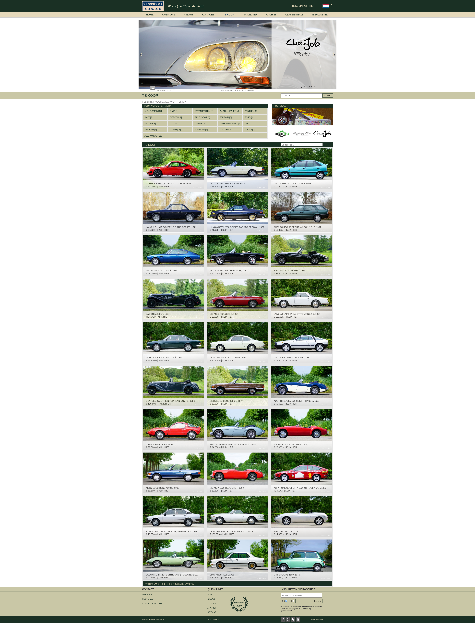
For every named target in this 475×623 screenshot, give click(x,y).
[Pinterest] (288, 619)
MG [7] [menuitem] (248, 123)
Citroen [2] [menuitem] (176, 117)
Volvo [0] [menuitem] (250, 130)
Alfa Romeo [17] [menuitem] (153, 111)
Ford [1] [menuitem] (249, 117)
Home (150, 14)
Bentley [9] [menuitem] (251, 111)
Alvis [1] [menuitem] (174, 111)
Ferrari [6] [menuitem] (226, 117)
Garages (208, 14)
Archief (271, 14)
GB (283, 601)
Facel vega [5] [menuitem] (202, 117)
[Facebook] (283, 619)
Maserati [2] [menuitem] (201, 123)
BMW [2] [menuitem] (148, 117)
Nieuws (189, 14)
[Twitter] (293, 619)
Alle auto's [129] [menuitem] (153, 136)
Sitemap (211, 612)
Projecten (250, 14)
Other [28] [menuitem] (175, 130)
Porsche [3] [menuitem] (201, 130)
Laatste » (189, 584)
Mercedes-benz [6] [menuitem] (230, 123)
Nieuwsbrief (320, 14)
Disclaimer (213, 619)
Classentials (294, 14)
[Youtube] (298, 619)
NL (291, 601)
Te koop (228, 14)
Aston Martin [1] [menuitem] (204, 111)
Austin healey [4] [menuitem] (229, 111)
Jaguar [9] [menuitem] (150, 123)
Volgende (178, 584)
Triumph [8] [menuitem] (226, 130)
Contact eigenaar (152, 603)
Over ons (168, 14)
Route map (148, 599)
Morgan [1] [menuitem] (150, 130)
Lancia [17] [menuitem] (175, 123)
